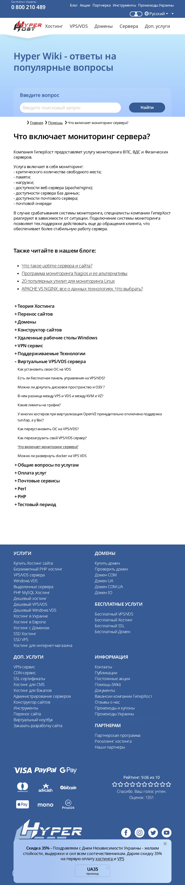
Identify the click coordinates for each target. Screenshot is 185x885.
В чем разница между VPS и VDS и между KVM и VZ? (60, 395)
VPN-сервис (24, 666)
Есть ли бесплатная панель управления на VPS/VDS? (61, 378)
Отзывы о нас (107, 702)
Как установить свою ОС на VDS (44, 369)
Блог (74, 5)
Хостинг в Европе (30, 621)
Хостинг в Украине (31, 616)
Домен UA (104, 580)
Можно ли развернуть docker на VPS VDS (52, 455)
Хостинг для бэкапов (33, 690)
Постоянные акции (112, 678)
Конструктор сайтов (32, 702)
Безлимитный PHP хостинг (38, 569)
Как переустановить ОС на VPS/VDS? (48, 428)
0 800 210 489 (28, 7)
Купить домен (107, 563)
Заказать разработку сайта (38, 725)
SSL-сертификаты (29, 678)
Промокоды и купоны (114, 708)
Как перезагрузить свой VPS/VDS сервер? (52, 437)
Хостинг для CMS (29, 684)
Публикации (106, 672)
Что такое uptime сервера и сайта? (57, 266)
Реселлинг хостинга (113, 741)
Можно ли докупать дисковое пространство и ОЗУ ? (61, 387)
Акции (85, 5)
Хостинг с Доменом (31, 627)
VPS (120, 858)
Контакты (103, 666)
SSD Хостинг (25, 633)
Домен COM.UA (109, 586)
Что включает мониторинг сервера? (48, 446)
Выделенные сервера (33, 586)
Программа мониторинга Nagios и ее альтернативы (74, 273)
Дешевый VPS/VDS (30, 604)
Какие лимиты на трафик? (39, 404)
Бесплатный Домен (112, 631)
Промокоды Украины (156, 5)
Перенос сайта (27, 713)
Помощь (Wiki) (108, 684)
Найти (147, 107)
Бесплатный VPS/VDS (114, 614)
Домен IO (103, 592)
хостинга (104, 858)
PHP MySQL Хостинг (32, 592)
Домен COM (106, 574)
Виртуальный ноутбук (33, 719)
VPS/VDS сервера (29, 574)
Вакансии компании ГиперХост (123, 696)
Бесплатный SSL (109, 625)
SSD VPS (21, 639)
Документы (105, 690)
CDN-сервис (25, 672)
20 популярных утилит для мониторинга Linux (68, 281)
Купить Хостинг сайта (33, 563)
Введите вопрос (39, 95)
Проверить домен (111, 569)
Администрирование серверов (42, 696)
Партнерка (101, 5)
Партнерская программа (118, 735)
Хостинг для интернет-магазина (43, 645)
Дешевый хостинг (30, 598)
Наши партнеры (110, 747)
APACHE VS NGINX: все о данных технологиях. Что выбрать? (82, 289)
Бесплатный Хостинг (114, 619)
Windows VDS (26, 580)
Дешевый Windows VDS (35, 610)
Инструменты (124, 5)
